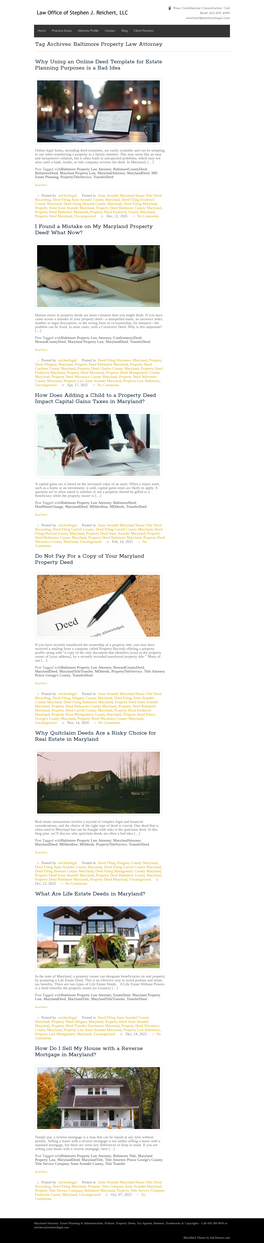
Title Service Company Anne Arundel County (69, 1164)
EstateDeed (121, 995)
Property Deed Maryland (53, 216)
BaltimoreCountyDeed (130, 169)
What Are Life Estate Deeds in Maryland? (90, 893)
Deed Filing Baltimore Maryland (88, 702)
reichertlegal (67, 195)
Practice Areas (62, 30)
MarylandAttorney (111, 173)
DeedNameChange (49, 506)
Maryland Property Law (77, 173)
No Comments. (148, 216)
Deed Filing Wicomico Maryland (122, 360)
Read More (41, 185)
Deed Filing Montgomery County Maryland (128, 871)
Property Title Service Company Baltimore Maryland (75, 1190)
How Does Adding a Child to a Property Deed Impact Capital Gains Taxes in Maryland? (95, 398)
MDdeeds (117, 506)
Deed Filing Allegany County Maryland (82, 698)
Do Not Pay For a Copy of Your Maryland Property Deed (89, 559)
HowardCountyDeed (50, 342)
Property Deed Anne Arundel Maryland (64, 208)
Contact (110, 30)
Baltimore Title (124, 1156)
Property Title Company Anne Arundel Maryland (124, 1186)
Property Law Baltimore (141, 381)
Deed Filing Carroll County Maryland (124, 529)
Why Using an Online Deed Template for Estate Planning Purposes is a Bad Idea (98, 65)
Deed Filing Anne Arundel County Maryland (86, 200)
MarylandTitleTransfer (76, 671)
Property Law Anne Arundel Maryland (92, 381)
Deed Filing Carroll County (73, 529)
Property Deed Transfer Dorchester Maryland (85, 1026)
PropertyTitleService (75, 177)
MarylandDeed (138, 173)
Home (42, 30)
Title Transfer (115, 1164)
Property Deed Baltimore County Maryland (128, 208)
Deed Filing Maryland (140, 204)
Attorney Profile (88, 30)
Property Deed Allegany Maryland (77, 1022)
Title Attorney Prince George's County (133, 1160)
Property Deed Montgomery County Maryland (86, 714)
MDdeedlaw (99, 506)
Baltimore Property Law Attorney (86, 169)
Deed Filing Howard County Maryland (93, 204)
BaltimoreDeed (46, 173)
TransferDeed (103, 177)
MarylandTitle (78, 999)
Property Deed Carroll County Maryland (82, 710)
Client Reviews (144, 30)
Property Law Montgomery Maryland (63, 1034)
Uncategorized (85, 216)
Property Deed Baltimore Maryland (61, 212)
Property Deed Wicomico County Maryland (84, 377)
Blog (124, 30)
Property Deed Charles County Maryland (108, 368)
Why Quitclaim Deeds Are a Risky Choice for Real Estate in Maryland (95, 736)
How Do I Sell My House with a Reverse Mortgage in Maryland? (89, 1051)
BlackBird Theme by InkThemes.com (207, 1237)
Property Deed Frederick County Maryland (122, 212)
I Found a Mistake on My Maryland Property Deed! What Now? (94, 229)
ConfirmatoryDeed (127, 338)
